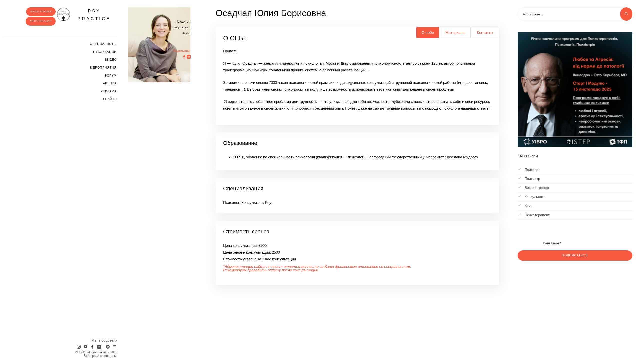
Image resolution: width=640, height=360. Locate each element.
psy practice (94, 15)
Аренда (110, 83)
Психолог (532, 170)
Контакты (485, 32)
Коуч (528, 206)
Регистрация (41, 11)
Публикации (105, 52)
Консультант (534, 197)
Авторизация (41, 21)
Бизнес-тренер (536, 188)
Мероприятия (103, 68)
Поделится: (182, 51)
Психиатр (532, 179)
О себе (428, 32)
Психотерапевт (537, 215)
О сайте (109, 99)
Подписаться (575, 255)
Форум (110, 76)
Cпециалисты (103, 44)
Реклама (109, 91)
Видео (111, 60)
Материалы (456, 32)
